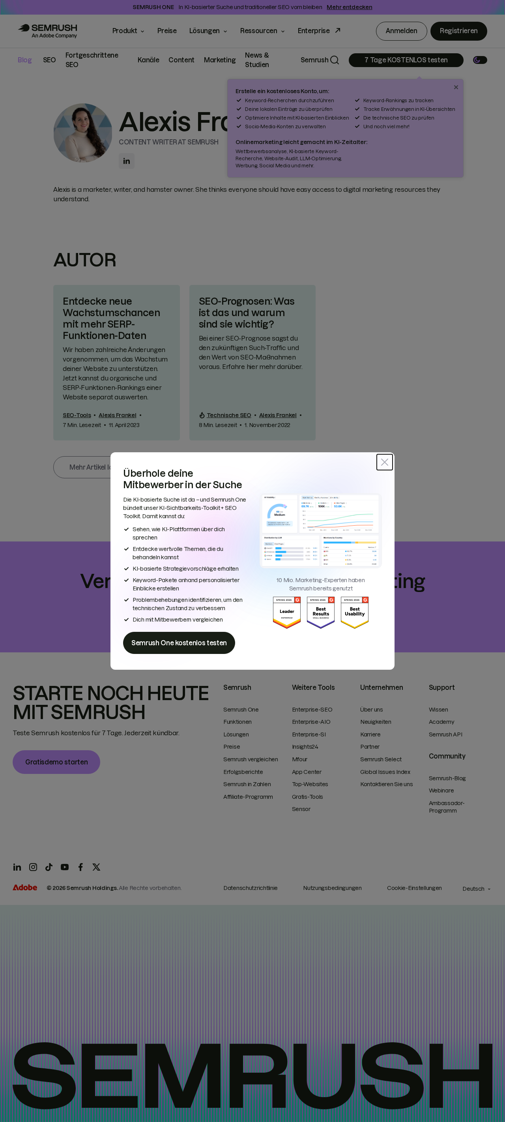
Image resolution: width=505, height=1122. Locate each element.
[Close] (385, 462)
